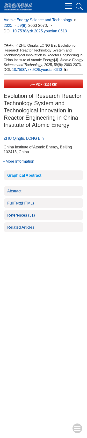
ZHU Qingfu (14, 138)
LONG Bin (35, 138)
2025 (8, 25)
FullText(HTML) (20, 203)
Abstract (14, 191)
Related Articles (20, 227)
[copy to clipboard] (66, 69)
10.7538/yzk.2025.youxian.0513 (39, 31)
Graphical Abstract (24, 175)
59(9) (21, 25)
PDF (46, 84)
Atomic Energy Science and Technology (38, 20)
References (21, 215)
